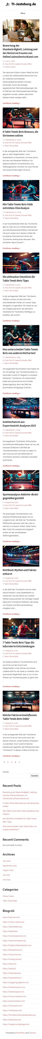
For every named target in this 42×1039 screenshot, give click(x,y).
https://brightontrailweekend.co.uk (17, 945)
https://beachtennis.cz (12, 978)
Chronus (32, 1033)
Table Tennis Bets (11, 146)
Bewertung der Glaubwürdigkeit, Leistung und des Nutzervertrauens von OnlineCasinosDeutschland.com (20, 795)
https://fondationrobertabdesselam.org (19, 1015)
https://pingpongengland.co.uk (16, 982)
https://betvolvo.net (11, 917)
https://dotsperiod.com (12, 950)
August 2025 (8, 870)
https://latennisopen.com (13, 992)
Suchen (6, 772)
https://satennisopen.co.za (14, 987)
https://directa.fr (9, 964)
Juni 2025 (6, 880)
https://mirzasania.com (12, 1006)
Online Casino (10, 67)
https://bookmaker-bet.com (14, 936)
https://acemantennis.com (14, 1001)
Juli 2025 (6, 875)
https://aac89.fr (9, 969)
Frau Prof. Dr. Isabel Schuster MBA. (18, 64)
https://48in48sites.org (12, 927)
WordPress (20, 1033)
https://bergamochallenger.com (16, 1024)
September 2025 (10, 866)
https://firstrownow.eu (12, 955)
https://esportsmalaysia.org (14, 941)
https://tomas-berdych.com (14, 996)
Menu (23, 13)
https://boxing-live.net (12, 959)
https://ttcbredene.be (12, 973)
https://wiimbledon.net (12, 1010)
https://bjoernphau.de (12, 1020)
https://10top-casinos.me (13, 922)
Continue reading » (11, 103)
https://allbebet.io (10, 931)
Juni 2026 (7, 861)
